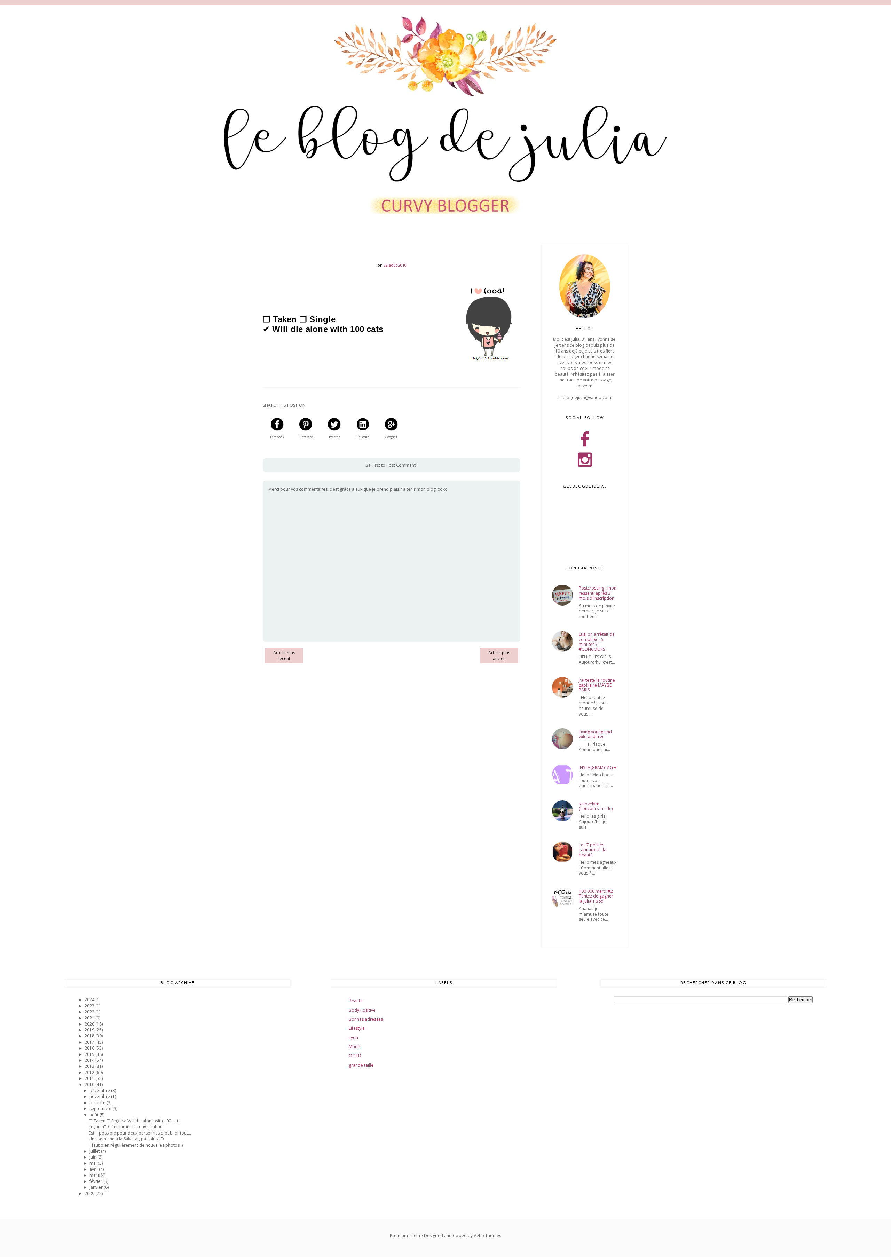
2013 (90, 1066)
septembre (100, 1109)
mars (95, 1175)
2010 (90, 1085)
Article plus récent (284, 656)
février (96, 1181)
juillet (95, 1151)
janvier (96, 1187)
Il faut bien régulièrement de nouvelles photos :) (136, 1145)
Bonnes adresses (366, 1019)
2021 (90, 1018)
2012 (90, 1072)
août (94, 1115)
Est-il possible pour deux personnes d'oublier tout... (140, 1133)
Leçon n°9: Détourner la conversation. (126, 1127)
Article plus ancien (499, 656)
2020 (90, 1024)
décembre (100, 1090)
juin (93, 1157)
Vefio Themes (487, 1236)
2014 (90, 1060)
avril (94, 1169)
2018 (90, 1036)
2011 (90, 1078)
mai (93, 1163)
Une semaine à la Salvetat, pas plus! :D (126, 1139)
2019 (90, 1030)
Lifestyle (357, 1028)
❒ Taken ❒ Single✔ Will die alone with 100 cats (134, 1121)
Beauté (356, 1001)
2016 (90, 1048)
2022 (90, 1012)
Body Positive (362, 1010)
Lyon (353, 1038)
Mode (354, 1047)
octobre (98, 1103)
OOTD (355, 1056)
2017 (90, 1042)
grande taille (361, 1065)
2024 (90, 1000)
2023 (90, 1006)
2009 (90, 1193)
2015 (90, 1054)
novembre (100, 1096)
